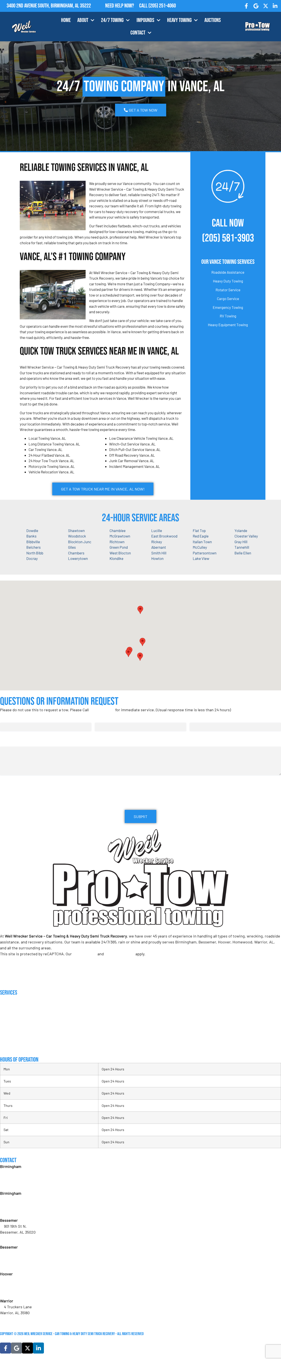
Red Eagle (201, 536)
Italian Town (202, 541)
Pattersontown (204, 553)
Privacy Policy (85, 953)
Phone (196, 718)
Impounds (145, 20)
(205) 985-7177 (16, 1291)
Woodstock (77, 536)
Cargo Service (228, 298)
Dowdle (32, 530)
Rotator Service (228, 290)
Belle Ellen (242, 553)
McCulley (200, 547)
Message (7, 742)
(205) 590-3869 (16, 1318)
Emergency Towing (228, 307)
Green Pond (119, 547)
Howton (157, 558)
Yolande (240, 530)
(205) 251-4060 (162, 5)
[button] (142, 642)
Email (100, 718)
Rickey (156, 541)
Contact (137, 32)
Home (66, 20)
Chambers (76, 553)
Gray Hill (240, 541)
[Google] (256, 6)
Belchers (33, 547)
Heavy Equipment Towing (228, 324)
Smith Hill (158, 553)
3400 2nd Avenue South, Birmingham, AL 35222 (49, 5)
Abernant (158, 547)
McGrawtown (120, 536)
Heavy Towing (179, 20)
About (82, 20)
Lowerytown (78, 558)
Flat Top (199, 530)
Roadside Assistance (227, 272)
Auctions (212, 20)
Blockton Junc (79, 541)
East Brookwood (164, 536)
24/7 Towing (112, 20)
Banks (31, 536)
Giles (72, 547)
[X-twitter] (265, 6)
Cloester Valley (246, 536)
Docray (32, 558)
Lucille (156, 530)
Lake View (201, 558)
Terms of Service (120, 953)
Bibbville (33, 541)
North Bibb (34, 553)
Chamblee (118, 530)
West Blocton (120, 553)
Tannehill (241, 547)
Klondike (116, 558)
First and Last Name (16, 718)
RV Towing (228, 316)
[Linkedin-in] (275, 6)
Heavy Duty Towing (228, 281)
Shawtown (76, 530)
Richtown (117, 541)
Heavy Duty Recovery (15, 1029)
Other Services (11, 1046)
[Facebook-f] (246, 6)
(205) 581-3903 (228, 238)
